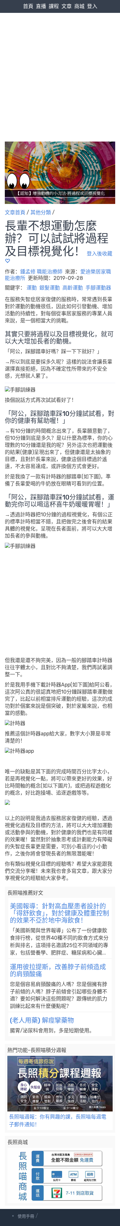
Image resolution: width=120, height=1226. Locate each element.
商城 (79, 6)
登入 (92, 6)
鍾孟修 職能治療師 (41, 272)
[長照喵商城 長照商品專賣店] (60, 1175)
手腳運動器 (98, 288)
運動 (32, 288)
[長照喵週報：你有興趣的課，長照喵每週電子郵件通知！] (60, 1083)
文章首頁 (15, 212)
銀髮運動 (49, 288)
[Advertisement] (60, 64)
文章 (66, 6)
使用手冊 (26, 1216)
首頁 (28, 6)
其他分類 (40, 212)
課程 (54, 6)
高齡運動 (72, 288)
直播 (41, 6)
